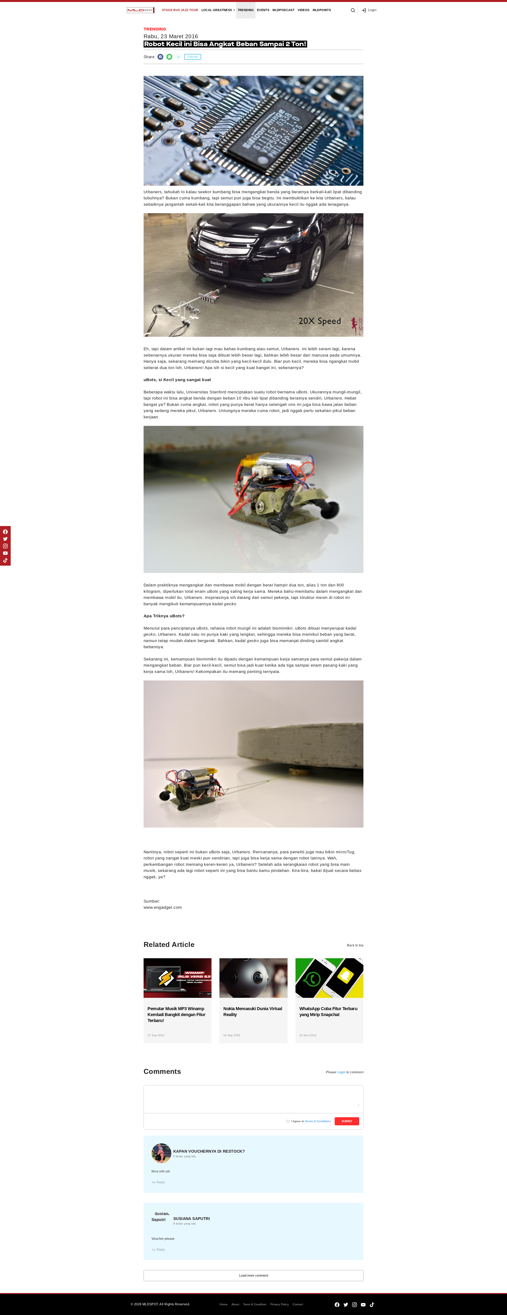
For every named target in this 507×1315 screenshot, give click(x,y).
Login (372, 10)
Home (224, 1304)
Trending (246, 10)
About (235, 1304)
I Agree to (311, 1121)
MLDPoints (322, 10)
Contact (298, 1304)
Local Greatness (216, 10)
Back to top (355, 945)
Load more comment (253, 1275)
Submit (347, 1121)
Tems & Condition (254, 1304)
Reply (160, 1182)
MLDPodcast (283, 10)
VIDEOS (303, 10)
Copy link (193, 56)
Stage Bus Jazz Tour (180, 10)
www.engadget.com (163, 907)
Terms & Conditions (318, 1121)
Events (263, 10)
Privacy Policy (280, 1304)
